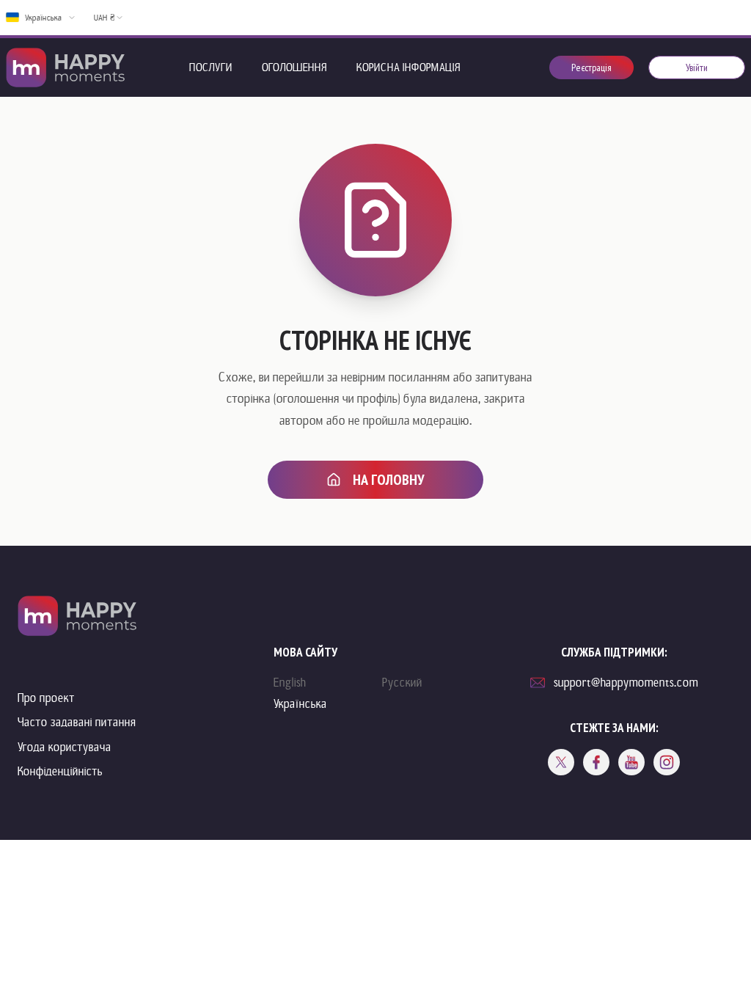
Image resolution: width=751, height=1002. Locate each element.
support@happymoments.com (626, 682)
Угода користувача (64, 747)
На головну (389, 479)
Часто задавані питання (77, 722)
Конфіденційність (60, 771)
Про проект (46, 698)
